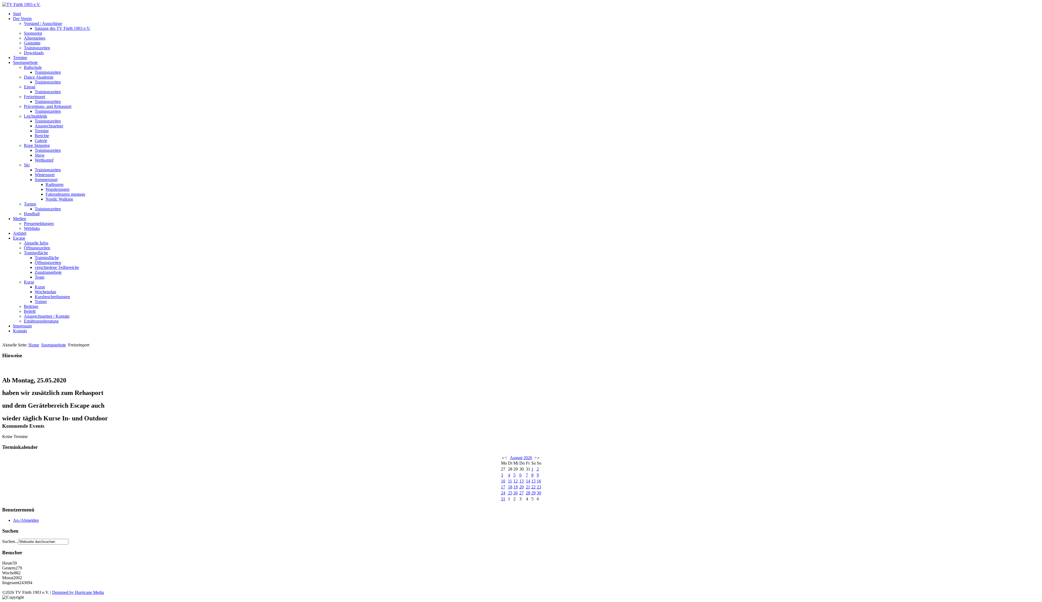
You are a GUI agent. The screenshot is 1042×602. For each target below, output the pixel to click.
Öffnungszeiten (37, 248)
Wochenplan (45, 291)
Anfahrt (19, 233)
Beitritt (30, 311)
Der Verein (22, 18)
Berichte (42, 135)
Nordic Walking (59, 199)
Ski (27, 165)
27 (521, 493)
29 (533, 493)
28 (528, 493)
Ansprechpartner (49, 126)
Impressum (22, 326)
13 (521, 481)
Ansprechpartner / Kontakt (46, 316)
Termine (20, 57)
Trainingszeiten (37, 48)
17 (503, 487)
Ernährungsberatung (41, 321)
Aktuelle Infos (36, 243)
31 (503, 499)
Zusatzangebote (48, 272)
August (516, 457)
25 (510, 493)
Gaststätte (32, 43)
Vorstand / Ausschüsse (43, 23)
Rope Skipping (37, 145)
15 (533, 481)
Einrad (29, 87)
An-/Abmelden (26, 520)
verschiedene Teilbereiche (57, 267)
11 (510, 481)
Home (33, 345)
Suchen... (10, 541)
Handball (32, 213)
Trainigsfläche (36, 252)
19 (515, 487)
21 (528, 487)
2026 (527, 457)
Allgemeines (34, 38)
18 (510, 487)
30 (539, 493)
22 (533, 487)
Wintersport (45, 174)
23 (539, 487)
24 (503, 493)
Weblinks (32, 228)
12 (515, 481)
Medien (19, 218)
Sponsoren (33, 33)
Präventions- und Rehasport (47, 106)
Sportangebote (25, 62)
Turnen (30, 204)
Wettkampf (44, 160)
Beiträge (31, 306)
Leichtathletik (35, 116)
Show (40, 155)
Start (17, 13)
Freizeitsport (34, 96)
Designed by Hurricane (72, 592)
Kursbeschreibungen (52, 296)
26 (515, 493)
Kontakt (20, 331)
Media (98, 592)
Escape (19, 238)
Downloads (34, 52)
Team (39, 277)
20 (521, 487)
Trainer (41, 301)
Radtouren (54, 184)
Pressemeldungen (39, 223)
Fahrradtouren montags (65, 194)
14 (528, 481)
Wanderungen (57, 189)
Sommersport (46, 179)
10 (503, 481)
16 (539, 481)
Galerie (41, 140)
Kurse (29, 282)
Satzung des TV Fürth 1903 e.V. (62, 28)
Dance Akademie (38, 77)
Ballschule (33, 67)
